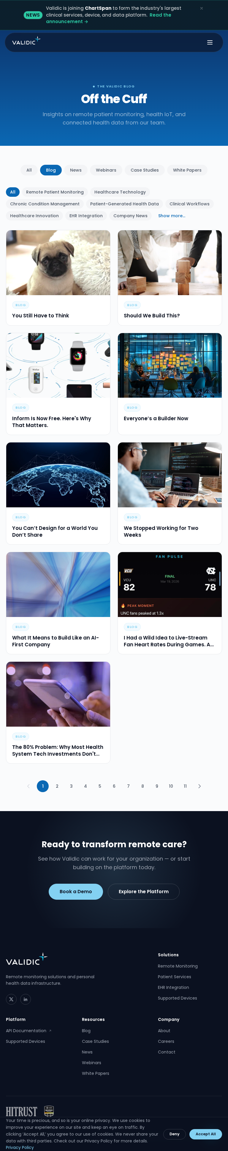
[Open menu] (210, 42)
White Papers (187, 170)
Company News (130, 216)
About (164, 1031)
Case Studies (145, 170)
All (29, 170)
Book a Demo (76, 891)
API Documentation (29, 1031)
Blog (51, 170)
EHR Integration (86, 216)
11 (185, 786)
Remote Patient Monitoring (55, 192)
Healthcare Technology (120, 192)
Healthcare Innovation (34, 216)
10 (171, 786)
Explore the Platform (144, 891)
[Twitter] (11, 999)
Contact (166, 1052)
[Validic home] (26, 40)
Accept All (206, 1133)
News (76, 170)
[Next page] (199, 786)
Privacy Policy (20, 1147)
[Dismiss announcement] (201, 8)
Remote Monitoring (178, 966)
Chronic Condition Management (45, 204)
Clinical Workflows (190, 204)
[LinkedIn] (25, 999)
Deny (175, 1133)
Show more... (171, 216)
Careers (166, 1041)
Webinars (106, 170)
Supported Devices (177, 998)
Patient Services (174, 977)
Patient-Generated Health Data (124, 204)
